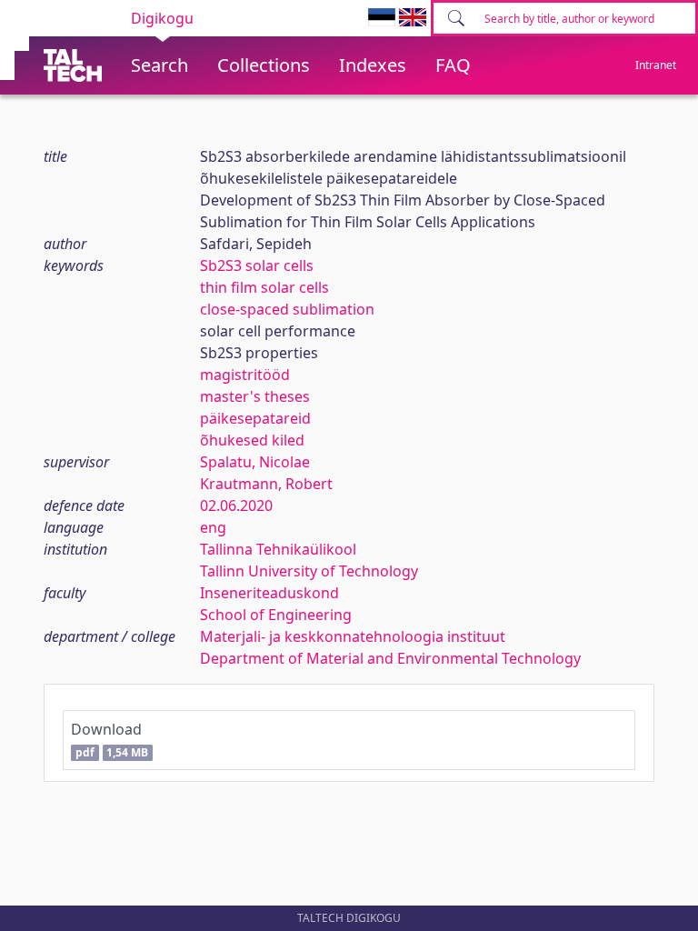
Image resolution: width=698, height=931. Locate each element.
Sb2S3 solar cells (257, 265)
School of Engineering (276, 615)
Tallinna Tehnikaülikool (278, 549)
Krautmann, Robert (266, 484)
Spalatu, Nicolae (255, 462)
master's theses (255, 396)
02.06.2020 (236, 506)
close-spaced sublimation (287, 309)
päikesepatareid (255, 418)
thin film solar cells (264, 287)
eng (213, 527)
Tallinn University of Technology (309, 571)
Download (109, 739)
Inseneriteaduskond (269, 593)
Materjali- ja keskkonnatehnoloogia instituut (352, 636)
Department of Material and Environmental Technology (390, 658)
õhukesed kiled (252, 440)
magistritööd (245, 375)
